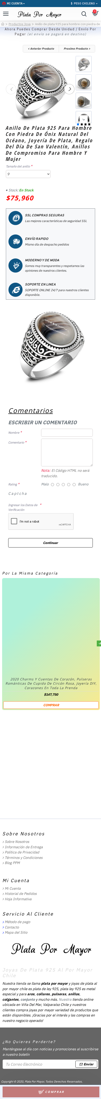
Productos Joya (20, 24)
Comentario (16, 442)
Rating (12, 484)
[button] (11, 89)
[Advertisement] (50, 764)
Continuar (50, 543)
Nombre (13, 433)
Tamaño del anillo (18, 166)
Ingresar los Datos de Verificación (22, 507)
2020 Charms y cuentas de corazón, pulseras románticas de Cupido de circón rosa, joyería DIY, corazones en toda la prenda (51, 683)
